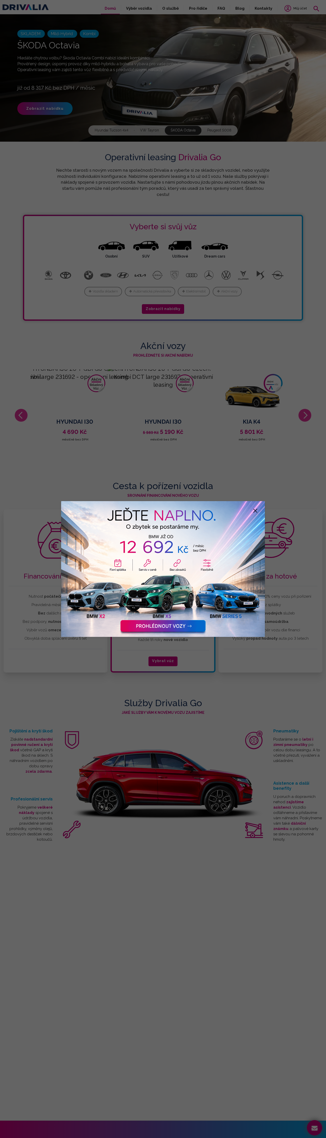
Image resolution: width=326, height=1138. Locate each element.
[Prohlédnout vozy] (163, 569)
